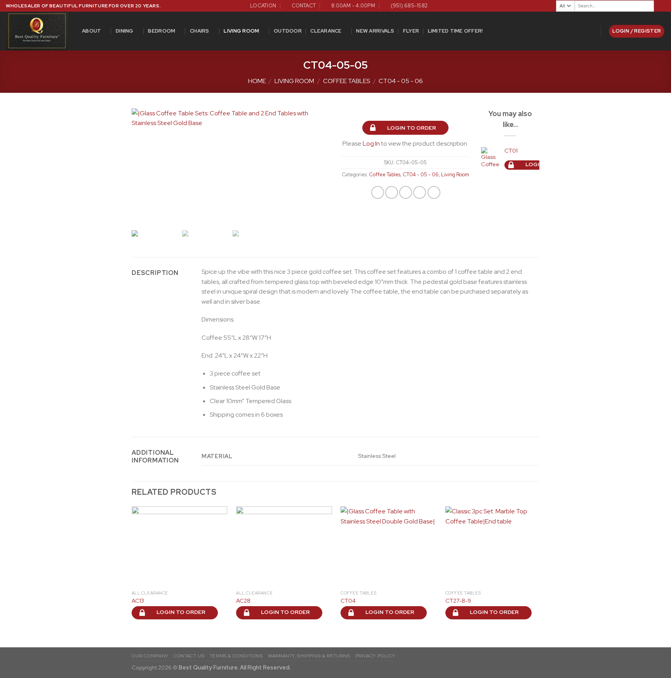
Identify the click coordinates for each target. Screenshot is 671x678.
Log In (371, 143)
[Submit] (659, 6)
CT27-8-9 (458, 600)
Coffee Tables (346, 81)
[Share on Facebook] (377, 192)
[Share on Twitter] (391, 192)
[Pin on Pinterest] (419, 192)
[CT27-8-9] (493, 546)
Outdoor (288, 31)
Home (257, 81)
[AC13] (180, 546)
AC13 (138, 600)
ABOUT (91, 31)
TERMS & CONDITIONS (236, 656)
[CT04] (388, 546)
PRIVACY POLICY (375, 656)
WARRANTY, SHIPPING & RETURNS (309, 656)
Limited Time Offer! (455, 31)
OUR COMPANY (150, 656)
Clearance (325, 31)
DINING (125, 31)
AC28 (243, 600)
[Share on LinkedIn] (434, 192)
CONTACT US (189, 656)
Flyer (411, 31)
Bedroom (161, 31)
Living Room (241, 31)
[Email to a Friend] (405, 192)
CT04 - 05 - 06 (401, 81)
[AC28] (284, 546)
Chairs (199, 31)
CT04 (348, 600)
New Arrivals (375, 31)
